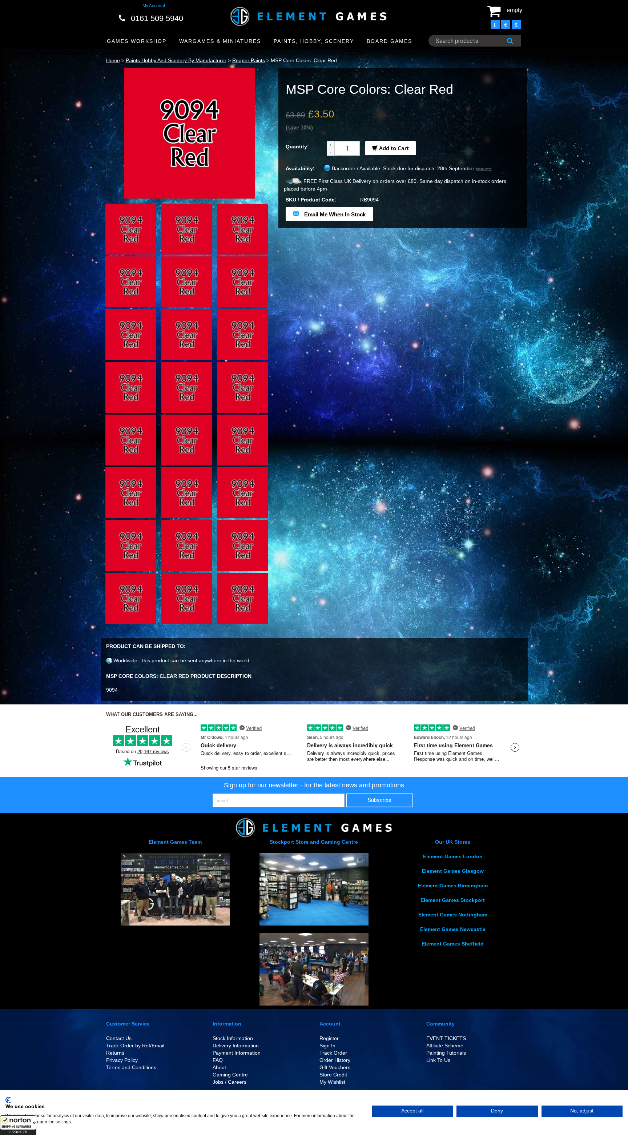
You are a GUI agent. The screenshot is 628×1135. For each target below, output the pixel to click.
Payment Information (237, 1053)
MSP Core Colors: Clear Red (304, 60)
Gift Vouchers (334, 1067)
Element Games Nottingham (452, 915)
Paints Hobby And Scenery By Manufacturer (176, 60)
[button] (18, 1125)
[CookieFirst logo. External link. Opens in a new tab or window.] (8, 1100)
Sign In (327, 1045)
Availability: (300, 168)
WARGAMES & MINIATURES (220, 41)
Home (113, 60)
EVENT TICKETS (446, 1038)
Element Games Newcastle (453, 929)
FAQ (218, 1060)
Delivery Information (236, 1045)
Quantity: (297, 146)
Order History (334, 1060)
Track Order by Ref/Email (135, 1045)
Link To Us (438, 1060)
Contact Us (119, 1038)
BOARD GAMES (389, 41)
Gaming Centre (230, 1075)
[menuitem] (137, 41)
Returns (115, 1053)
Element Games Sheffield (453, 944)
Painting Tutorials (446, 1053)
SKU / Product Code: (311, 200)
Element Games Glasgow (453, 871)
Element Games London (453, 856)
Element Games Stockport (452, 900)
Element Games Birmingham (453, 885)
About (219, 1067)
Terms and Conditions (131, 1067)
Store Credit (333, 1075)
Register (329, 1038)
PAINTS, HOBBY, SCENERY (314, 41)
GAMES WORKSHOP (136, 41)
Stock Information (233, 1038)
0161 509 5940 (157, 18)
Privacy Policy (122, 1060)
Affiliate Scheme (444, 1045)
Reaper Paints (248, 60)
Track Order (333, 1053)
